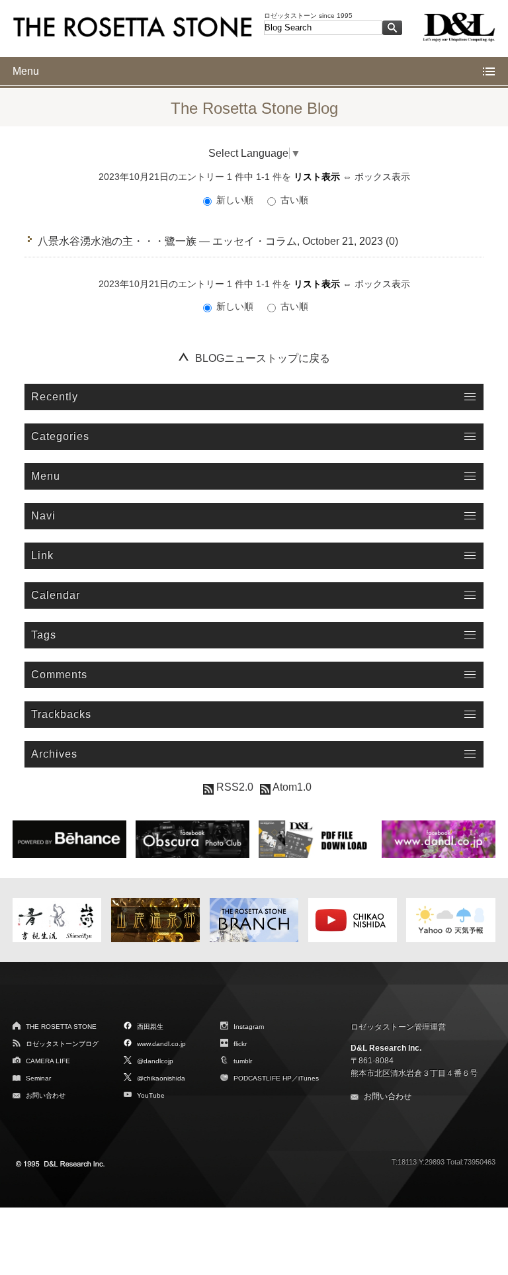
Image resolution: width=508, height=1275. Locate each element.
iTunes (308, 1078)
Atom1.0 (291, 787)
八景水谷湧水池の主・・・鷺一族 (117, 241)
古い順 (293, 200)
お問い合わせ (45, 1095)
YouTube (151, 1095)
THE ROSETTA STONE (61, 1026)
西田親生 (150, 1026)
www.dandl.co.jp (161, 1043)
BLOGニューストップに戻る (262, 358)
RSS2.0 (233, 787)
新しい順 (235, 200)
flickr (240, 1043)
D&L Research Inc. (386, 1048)
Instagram (248, 1026)
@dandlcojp (155, 1061)
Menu (26, 71)
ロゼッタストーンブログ (62, 1043)
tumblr (242, 1061)
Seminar (38, 1078)
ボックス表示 (382, 176)
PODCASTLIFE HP (262, 1078)
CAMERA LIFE (48, 1061)
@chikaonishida (161, 1078)
